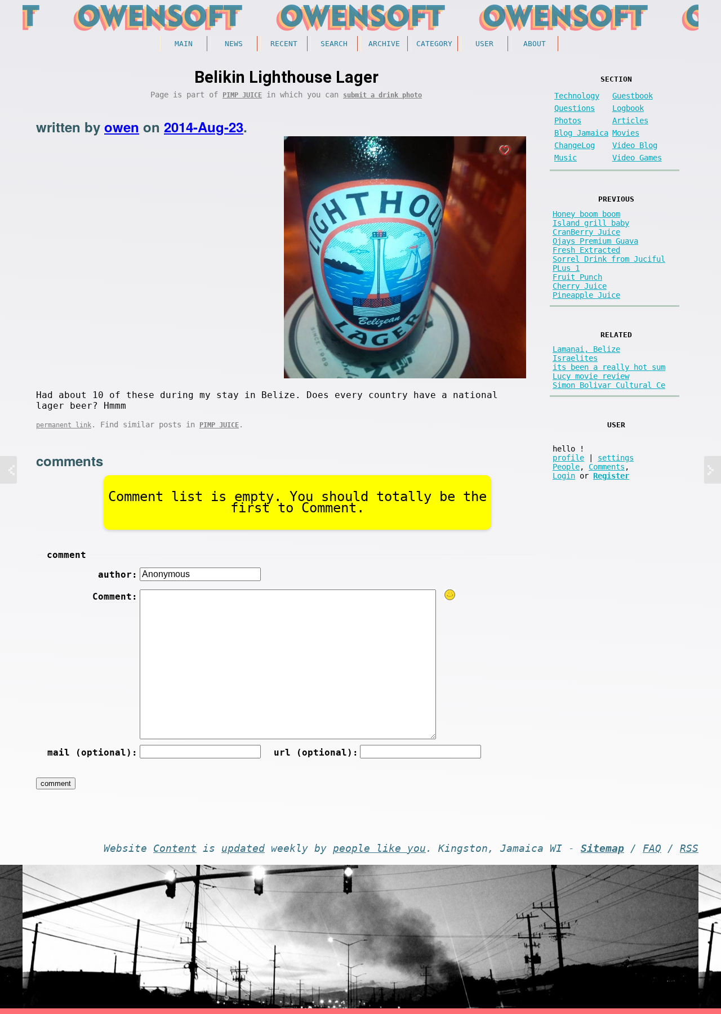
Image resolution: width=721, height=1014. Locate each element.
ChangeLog (574, 145)
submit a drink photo (382, 95)
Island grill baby (591, 222)
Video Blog (634, 145)
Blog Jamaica (581, 132)
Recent (283, 43)
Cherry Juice (580, 286)
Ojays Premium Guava (595, 240)
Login (564, 475)
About (534, 43)
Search (334, 43)
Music (565, 157)
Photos (567, 120)
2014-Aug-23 (203, 126)
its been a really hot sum (609, 367)
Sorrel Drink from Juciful (609, 258)
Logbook (628, 108)
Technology (576, 95)
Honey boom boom (586, 213)
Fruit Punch (577, 277)
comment (66, 555)
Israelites (575, 358)
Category (434, 43)
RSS (689, 848)
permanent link (63, 425)
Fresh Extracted (586, 249)
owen (121, 126)
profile (568, 457)
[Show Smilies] (450, 594)
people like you (379, 848)
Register (611, 475)
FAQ (652, 848)
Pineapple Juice (586, 295)
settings (616, 457)
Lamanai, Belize (586, 349)
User (484, 43)
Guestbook (632, 95)
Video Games (637, 157)
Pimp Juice (242, 95)
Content (175, 848)
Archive (384, 43)
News (234, 43)
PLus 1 (566, 268)
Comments (607, 466)
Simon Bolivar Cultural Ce (609, 385)
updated (243, 848)
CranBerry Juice (586, 231)
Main (184, 43)
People (566, 466)
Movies (625, 132)
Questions (574, 108)
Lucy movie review (591, 376)
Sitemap (602, 848)
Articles (630, 120)
